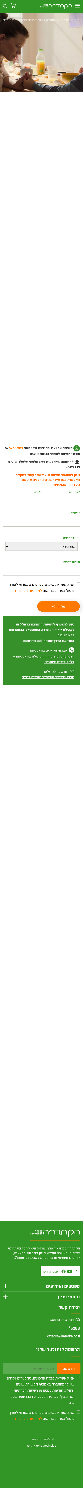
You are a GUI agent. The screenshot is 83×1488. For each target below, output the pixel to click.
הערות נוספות (71, 562)
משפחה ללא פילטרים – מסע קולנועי (47, 1145)
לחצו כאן (50, 454)
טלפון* (36, 492)
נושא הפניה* (70, 538)
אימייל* (75, 513)
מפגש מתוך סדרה (35, 120)
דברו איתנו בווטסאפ (62, 1320)
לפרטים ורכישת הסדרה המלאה (42, 1035)
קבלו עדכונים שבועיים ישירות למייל (48, 677)
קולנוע (53, 120)
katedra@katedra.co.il (63, 1336)
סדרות (64, 20)
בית (77, 20)
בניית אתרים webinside (41, 1445)
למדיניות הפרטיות (28, 590)
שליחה (61, 606)
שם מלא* (74, 492)
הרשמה (69, 1368)
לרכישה (41, 143)
